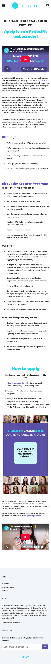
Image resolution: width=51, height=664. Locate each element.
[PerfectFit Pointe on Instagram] (27, 658)
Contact (6, 591)
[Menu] (3, 5)
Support (5, 584)
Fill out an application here (16, 383)
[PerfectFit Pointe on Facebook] (23, 658)
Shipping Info (8, 587)
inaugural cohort (41, 81)
